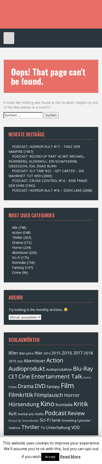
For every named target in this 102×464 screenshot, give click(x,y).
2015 (56, 353)
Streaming (68, 420)
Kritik (81, 404)
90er (39, 353)
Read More (70, 456)
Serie (55, 420)
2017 (78, 353)
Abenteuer (20, 252)
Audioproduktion (59, 369)
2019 (12, 361)
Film (67, 385)
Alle (15, 227)
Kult (13, 413)
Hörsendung (24, 404)
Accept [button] (50, 456)
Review (76, 413)
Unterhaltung (58, 427)
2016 (67, 353)
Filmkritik (21, 395)
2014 (47, 353)
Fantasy (18, 267)
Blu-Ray (83, 368)
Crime (16, 272)
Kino (47, 403)
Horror (17, 247)
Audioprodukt (27, 368)
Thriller (17, 237)
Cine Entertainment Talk (50, 376)
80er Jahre (26, 353)
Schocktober (30, 420)
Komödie (19, 262)
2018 (88, 353)
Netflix (39, 414)
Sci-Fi (16, 257)
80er (13, 353)
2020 (20, 361)
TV (42, 427)
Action (17, 232)
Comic (87, 377)
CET (13, 376)
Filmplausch (48, 394)
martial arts (26, 414)
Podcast (56, 413)
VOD (75, 427)
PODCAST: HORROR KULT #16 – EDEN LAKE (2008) (52, 190)
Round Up (15, 420)
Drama (17, 242)
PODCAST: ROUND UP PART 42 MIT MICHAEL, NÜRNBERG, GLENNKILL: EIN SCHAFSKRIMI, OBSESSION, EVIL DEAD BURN (47, 161)
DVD (40, 386)
